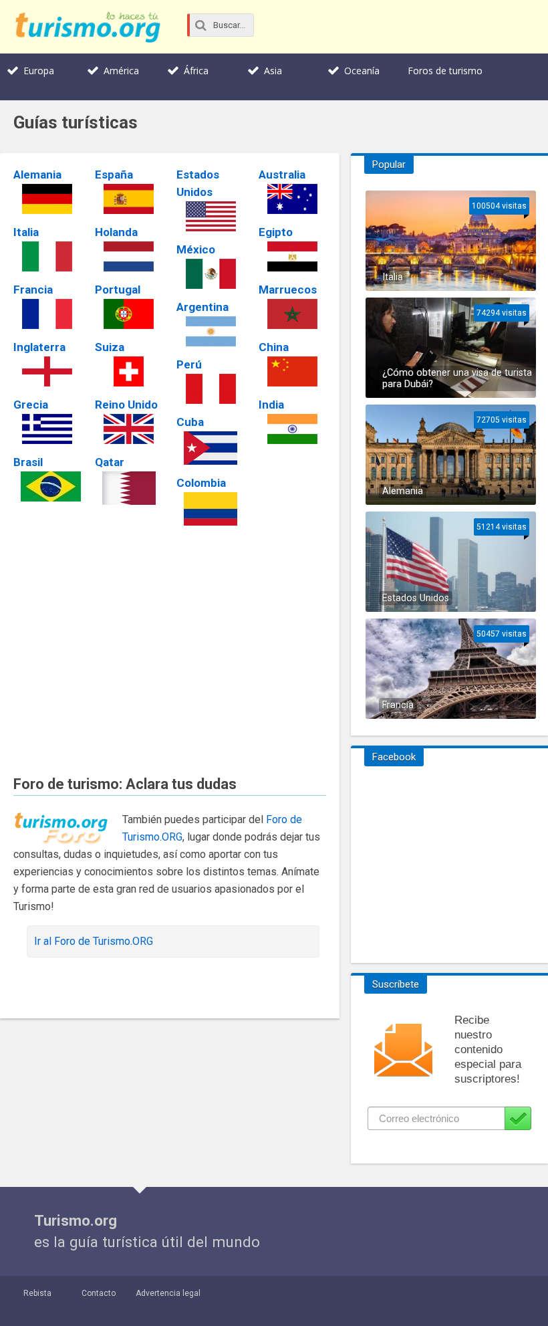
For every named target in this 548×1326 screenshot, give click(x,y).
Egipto (276, 232)
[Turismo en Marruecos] (292, 314)
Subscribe (518, 1118)
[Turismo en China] (292, 371)
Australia (282, 174)
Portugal (117, 289)
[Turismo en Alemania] (47, 199)
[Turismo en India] (292, 429)
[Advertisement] (169, 642)
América (121, 70)
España (114, 174)
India (271, 404)
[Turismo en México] (210, 274)
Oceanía (362, 70)
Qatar (109, 462)
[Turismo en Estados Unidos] (210, 216)
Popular (389, 164)
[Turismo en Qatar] (128, 488)
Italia (26, 232)
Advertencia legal (168, 1293)
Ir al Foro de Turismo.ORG (93, 941)
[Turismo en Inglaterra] (47, 371)
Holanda (116, 232)
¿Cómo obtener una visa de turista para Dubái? (457, 378)
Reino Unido (126, 404)
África (196, 70)
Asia (273, 70)
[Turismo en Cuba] (210, 448)
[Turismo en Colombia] (210, 509)
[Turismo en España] (128, 199)
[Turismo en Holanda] (128, 256)
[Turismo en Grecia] (47, 429)
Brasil (28, 462)
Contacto (99, 1293)
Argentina (202, 307)
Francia (33, 289)
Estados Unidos (415, 598)
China (274, 347)
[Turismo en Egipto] (292, 256)
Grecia (30, 404)
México (195, 249)
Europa (38, 70)
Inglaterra (39, 347)
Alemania (37, 174)
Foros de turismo (445, 70)
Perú (189, 364)
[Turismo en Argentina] (210, 331)
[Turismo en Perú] (210, 389)
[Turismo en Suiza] (128, 371)
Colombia (201, 482)
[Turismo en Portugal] (128, 314)
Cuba (190, 422)
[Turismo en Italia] (47, 256)
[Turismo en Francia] (47, 314)
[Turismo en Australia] (292, 199)
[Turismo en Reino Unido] (128, 429)
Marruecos (288, 289)
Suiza (109, 347)
